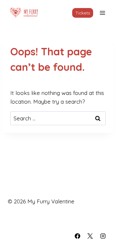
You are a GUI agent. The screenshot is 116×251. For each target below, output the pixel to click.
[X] (90, 235)
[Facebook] (77, 235)
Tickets (82, 12)
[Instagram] (102, 235)
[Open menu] (102, 13)
